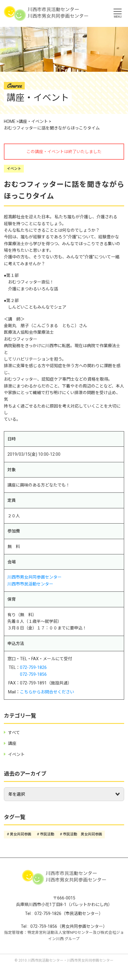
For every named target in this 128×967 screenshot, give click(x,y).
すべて (14, 732)
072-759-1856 (33, 674)
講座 (12, 743)
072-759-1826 (33, 667)
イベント (14, 169)
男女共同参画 (20, 834)
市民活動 (47, 834)
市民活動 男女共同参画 (82, 834)
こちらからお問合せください (47, 692)
